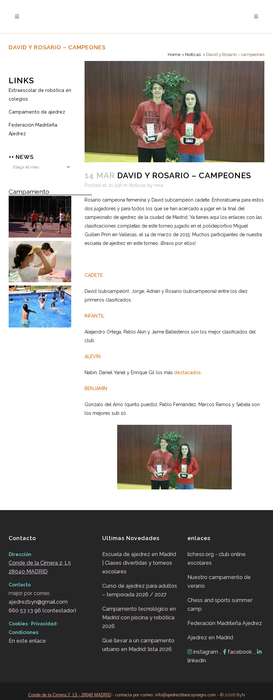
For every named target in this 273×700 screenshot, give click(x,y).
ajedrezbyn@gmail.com (38, 602)
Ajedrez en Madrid (210, 637)
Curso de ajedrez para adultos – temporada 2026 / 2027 (139, 590)
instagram (205, 652)
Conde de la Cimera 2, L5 (40, 563)
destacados (187, 372)
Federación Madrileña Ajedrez (33, 129)
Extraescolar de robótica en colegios (40, 95)
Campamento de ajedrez (37, 112)
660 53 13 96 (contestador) (42, 610)
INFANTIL (95, 316)
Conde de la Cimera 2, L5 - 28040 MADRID (69, 694)
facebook (239, 652)
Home (174, 54)
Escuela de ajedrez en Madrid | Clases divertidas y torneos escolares (139, 563)
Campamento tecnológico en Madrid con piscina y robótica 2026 (139, 617)
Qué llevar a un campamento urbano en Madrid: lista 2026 (138, 644)
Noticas (193, 54)
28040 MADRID (28, 571)
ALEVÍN (93, 356)
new (159, 185)
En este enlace (27, 641)
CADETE (94, 275)
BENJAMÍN (96, 388)
